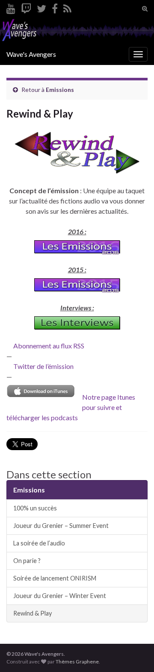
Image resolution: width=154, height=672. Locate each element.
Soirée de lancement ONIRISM (54, 578)
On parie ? (27, 560)
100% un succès (35, 508)
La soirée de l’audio (39, 543)
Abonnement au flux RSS (48, 346)
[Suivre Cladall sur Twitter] (41, 7)
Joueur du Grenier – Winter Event (59, 595)
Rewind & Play (32, 613)
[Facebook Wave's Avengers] (55, 7)
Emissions (60, 89)
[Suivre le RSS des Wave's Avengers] (67, 7)
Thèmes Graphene (77, 661)
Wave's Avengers (31, 54)
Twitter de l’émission (43, 366)
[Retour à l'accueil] (77, 31)
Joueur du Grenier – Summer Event (61, 525)
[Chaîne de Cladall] (10, 7)
